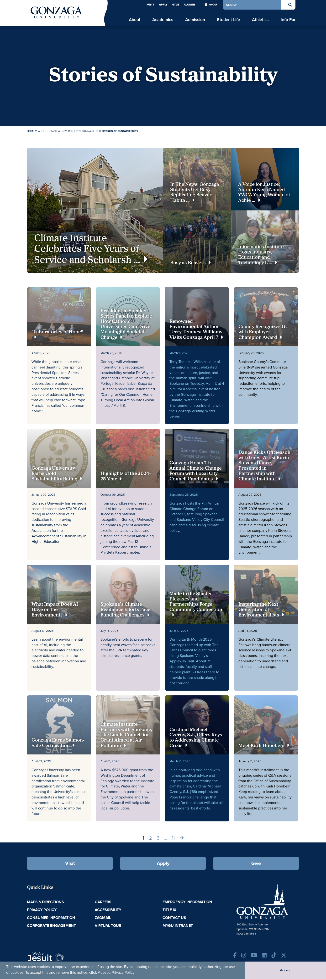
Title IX (169, 910)
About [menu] (134, 20)
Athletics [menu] (260, 20)
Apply (163, 4)
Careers (103, 902)
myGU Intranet (178, 925)
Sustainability (89, 131)
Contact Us (174, 917)
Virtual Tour (108, 925)
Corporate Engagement (51, 925)
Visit (150, 4)
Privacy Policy (123, 972)
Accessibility (108, 910)
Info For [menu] (288, 20)
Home (30, 131)
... (165, 838)
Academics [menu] (162, 20)
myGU (213, 4)
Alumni (189, 4)
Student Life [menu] (228, 20)
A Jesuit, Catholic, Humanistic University (67, 959)
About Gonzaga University (56, 131)
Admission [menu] (195, 20)
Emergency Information (187, 902)
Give (175, 4)
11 (173, 838)
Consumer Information (51, 917)
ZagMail (103, 917)
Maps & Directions (45, 902)
